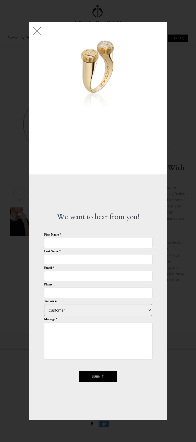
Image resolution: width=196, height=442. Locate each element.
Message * (50, 319)
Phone (48, 284)
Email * (49, 268)
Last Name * (52, 251)
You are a (50, 301)
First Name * (52, 234)
